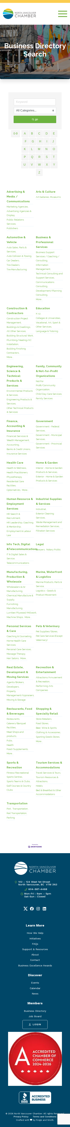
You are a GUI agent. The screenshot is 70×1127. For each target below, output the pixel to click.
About (35, 954)
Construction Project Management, (17, 320)
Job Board (35, 1016)
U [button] (25, 164)
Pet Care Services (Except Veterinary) (49, 638)
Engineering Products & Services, (19, 401)
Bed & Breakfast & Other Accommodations (48, 792)
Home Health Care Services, (16, 642)
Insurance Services (17, 453)
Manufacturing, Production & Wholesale (17, 576)
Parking (11, 817)
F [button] (26, 141)
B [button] (32, 133)
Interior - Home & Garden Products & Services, (49, 470)
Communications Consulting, (45, 284)
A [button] (25, 133)
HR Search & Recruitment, (14, 516)
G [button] (33, 141)
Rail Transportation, (17, 813)
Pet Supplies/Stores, (47, 631)
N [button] (46, 149)
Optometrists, (14, 490)
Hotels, (39, 785)
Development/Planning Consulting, (49, 292)
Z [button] (39, 172)
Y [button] (54, 164)
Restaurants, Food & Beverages (19, 711)
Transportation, (20, 808)
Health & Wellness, (17, 468)
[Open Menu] (62, 14)
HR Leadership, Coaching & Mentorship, (20, 524)
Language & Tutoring (47, 331)
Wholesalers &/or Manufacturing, (16, 589)
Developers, (13, 686)
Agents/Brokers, (15, 682)
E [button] (54, 133)
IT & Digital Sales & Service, (17, 556)
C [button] (39, 133)
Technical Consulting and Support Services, (49, 275)
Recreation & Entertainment (46, 670)
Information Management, (43, 267)
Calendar (35, 988)
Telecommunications (18, 563)
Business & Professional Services (44, 242)
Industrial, (41, 509)
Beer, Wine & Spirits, (46, 728)
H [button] (40, 141)
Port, (9, 808)
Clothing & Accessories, (48, 732)
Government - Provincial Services (49, 445)
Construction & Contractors (17, 311)
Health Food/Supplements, (17, 747)
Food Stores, (42, 723)
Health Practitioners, (17, 472)
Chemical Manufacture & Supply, (20, 597)
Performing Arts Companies (44, 688)
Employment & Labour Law (19, 533)
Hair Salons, (13, 658)
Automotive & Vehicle (16, 240)
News (35, 993)
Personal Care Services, (19, 649)
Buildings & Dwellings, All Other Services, (19, 329)
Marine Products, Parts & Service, (49, 584)
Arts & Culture (45, 191)
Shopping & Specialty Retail (47, 711)
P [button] (25, 156)
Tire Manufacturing (17, 269)
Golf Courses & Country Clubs (19, 787)
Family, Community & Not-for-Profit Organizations (49, 371)
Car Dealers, (13, 260)
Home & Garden (47, 462)
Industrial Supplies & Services (49, 501)
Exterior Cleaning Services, (45, 515)
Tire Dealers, (13, 265)
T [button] (54, 156)
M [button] (39, 149)
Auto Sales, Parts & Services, (17, 249)
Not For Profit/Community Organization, (45, 385)
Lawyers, (40, 549)
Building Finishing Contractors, (16, 350)
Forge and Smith (44, 1120)
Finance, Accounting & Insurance (16, 426)
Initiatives (35, 938)
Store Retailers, (44, 719)
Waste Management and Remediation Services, (49, 524)
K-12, (38, 313)
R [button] (39, 156)
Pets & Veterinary (48, 626)
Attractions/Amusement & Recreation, (49, 679)
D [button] (47, 133)
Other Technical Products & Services (20, 410)
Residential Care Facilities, (15, 483)
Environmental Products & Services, (20, 393)
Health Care (15, 462)
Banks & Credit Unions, (19, 449)
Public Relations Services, (15, 221)
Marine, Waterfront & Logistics (49, 574)
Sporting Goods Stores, (48, 736)
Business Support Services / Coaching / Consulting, (47, 256)
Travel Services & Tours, (48, 772)
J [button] (53, 141)
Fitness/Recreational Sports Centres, (18, 774)
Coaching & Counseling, (19, 636)
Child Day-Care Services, (49, 394)
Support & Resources (35, 949)
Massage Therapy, (16, 653)
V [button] (32, 164)
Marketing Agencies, (17, 206)
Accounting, (13, 444)
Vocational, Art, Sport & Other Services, (48, 324)
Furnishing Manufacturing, (15, 606)
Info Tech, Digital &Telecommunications (22, 547)
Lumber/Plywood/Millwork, (22, 612)
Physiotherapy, (14, 477)
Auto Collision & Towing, (19, 256)
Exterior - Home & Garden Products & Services (49, 478)
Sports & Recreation (14, 765)
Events (35, 982)
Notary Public (53, 549)
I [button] (46, 141)
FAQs (35, 943)
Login (37, 1024)
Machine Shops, (15, 617)
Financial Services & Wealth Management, (18, 438)
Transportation (17, 803)
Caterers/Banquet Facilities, (16, 725)
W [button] (39, 164)
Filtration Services (45, 530)
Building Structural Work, (20, 335)
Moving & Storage (16, 699)
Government (44, 421)
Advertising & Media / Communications (18, 196)
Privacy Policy (21, 1116)
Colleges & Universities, (48, 318)
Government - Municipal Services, (49, 437)
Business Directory (35, 1010)
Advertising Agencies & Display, (19, 213)
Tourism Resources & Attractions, (47, 779)
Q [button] (32, 156)
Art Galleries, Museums (48, 197)
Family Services (44, 398)
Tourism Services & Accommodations (49, 765)
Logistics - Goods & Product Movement (46, 592)
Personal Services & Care (19, 629)
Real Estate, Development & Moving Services (18, 672)
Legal (40, 544)
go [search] (36, 119)
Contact (35, 960)
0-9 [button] (15, 133)
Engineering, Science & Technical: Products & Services (15, 376)
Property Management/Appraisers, (20, 693)
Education (43, 308)
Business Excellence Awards (35, 965)
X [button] (47, 164)
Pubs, (10, 740)
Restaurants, (13, 719)
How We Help (35, 933)
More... (39, 299)
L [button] (32, 149)
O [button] (54, 149)
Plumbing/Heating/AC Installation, (19, 342)
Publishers (12, 228)
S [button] (47, 156)
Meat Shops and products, (15, 734)
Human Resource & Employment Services (20, 503)
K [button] (25, 149)
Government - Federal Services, (47, 428)
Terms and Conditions (44, 1116)
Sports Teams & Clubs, (18, 781)
